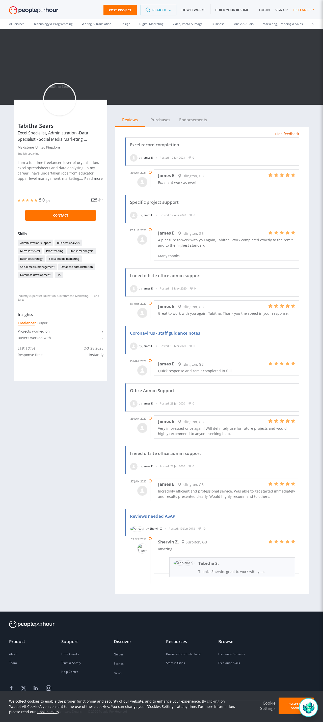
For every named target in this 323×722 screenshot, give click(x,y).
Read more (93, 178)
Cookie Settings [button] (268, 705)
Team (13, 663)
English (22, 153)
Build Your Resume (232, 10)
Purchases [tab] (160, 120)
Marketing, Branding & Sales (283, 24)
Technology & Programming (53, 24)
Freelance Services (231, 654)
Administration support (35, 243)
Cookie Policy (48, 711)
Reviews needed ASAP (152, 516)
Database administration (77, 267)
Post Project (120, 10)
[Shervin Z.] (137, 528)
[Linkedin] (36, 688)
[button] (158, 10)
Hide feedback (287, 133)
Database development (35, 275)
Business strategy (31, 259)
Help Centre (69, 672)
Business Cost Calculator (183, 654)
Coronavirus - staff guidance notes (165, 333)
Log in (264, 10)
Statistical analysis (81, 251)
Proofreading (54, 251)
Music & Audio (243, 24)
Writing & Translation (96, 24)
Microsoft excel (30, 251)
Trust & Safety (71, 663)
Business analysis (68, 243)
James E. (148, 157)
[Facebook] (12, 688)
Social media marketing (64, 259)
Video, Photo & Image (188, 24)
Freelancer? (303, 10)
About (13, 654)
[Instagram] (48, 688)
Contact (60, 215)
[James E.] (134, 157)
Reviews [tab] (130, 120)
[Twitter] (24, 688)
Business (218, 24)
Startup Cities (175, 663)
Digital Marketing (151, 24)
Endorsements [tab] (193, 120)
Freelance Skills (229, 663)
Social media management (37, 267)
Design (125, 24)
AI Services (16, 24)
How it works (193, 10)
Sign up (281, 10)
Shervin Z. (156, 528)
